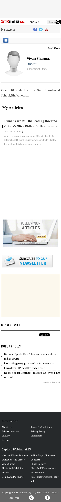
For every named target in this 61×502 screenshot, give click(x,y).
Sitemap (6, 440)
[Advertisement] (30, 9)
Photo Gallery (38, 463)
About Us (7, 427)
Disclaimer (36, 435)
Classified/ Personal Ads (43, 468)
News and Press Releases (15, 455)
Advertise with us (11, 431)
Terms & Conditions (41, 427)
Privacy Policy (38, 431)
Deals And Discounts (13, 476)
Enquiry (6, 435)
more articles (51, 382)
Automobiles (37, 472)
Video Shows (8, 463)
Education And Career (13, 459)
